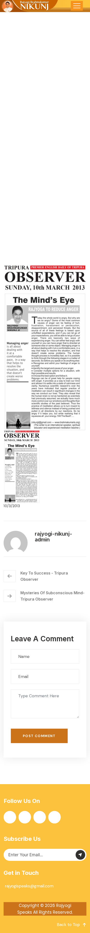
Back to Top (68, 924)
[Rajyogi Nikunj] (29, 6)
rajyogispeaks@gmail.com (29, 886)
